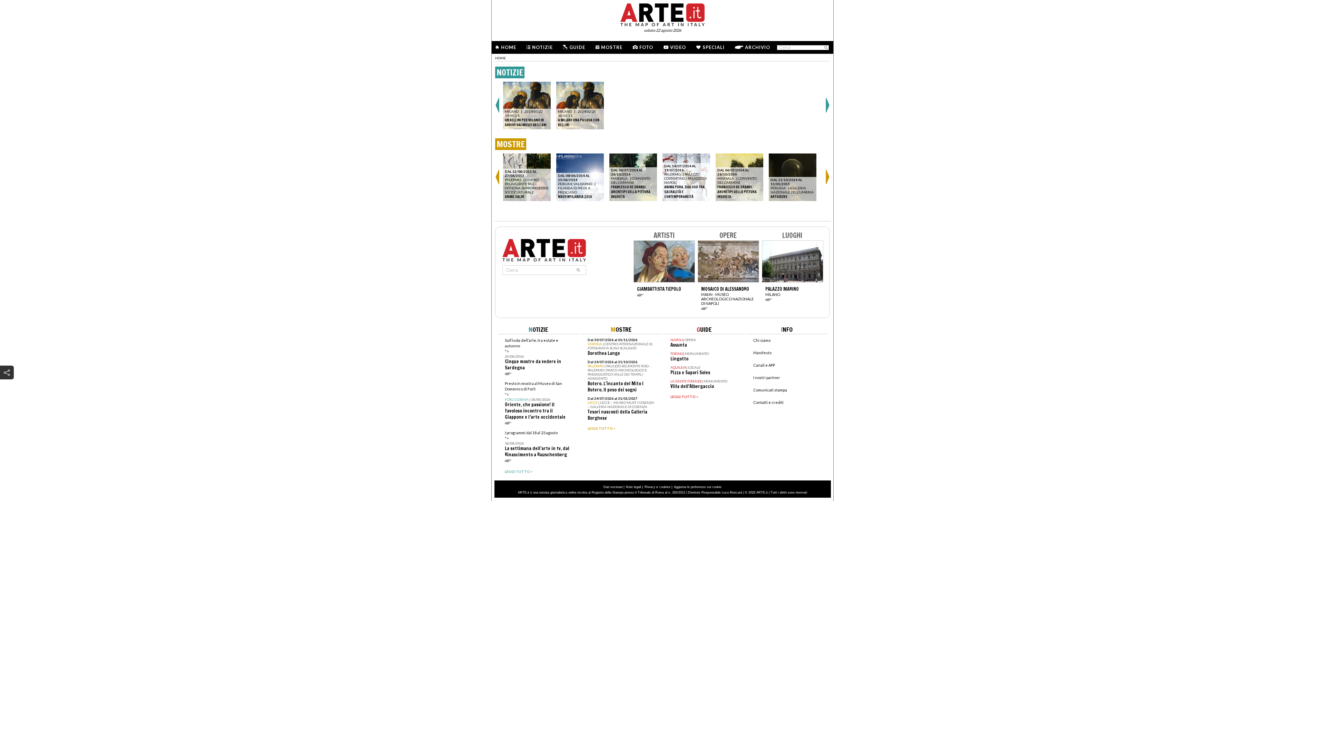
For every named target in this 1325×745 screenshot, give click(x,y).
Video (678, 47)
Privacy (650, 487)
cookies (664, 487)
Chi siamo (762, 340)
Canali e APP (764, 365)
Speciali (714, 47)
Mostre (611, 47)
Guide (577, 47)
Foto (646, 47)
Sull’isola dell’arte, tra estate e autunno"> (533, 354)
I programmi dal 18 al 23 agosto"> (537, 444)
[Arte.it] (662, 13)
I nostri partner (766, 377)
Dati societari (612, 487)
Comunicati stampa (770, 390)
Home (508, 47)
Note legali (633, 487)
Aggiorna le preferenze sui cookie (698, 487)
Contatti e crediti (768, 402)
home (500, 58)
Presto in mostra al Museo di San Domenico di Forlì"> (535, 400)
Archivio (757, 47)
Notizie (542, 47)
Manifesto (762, 352)
